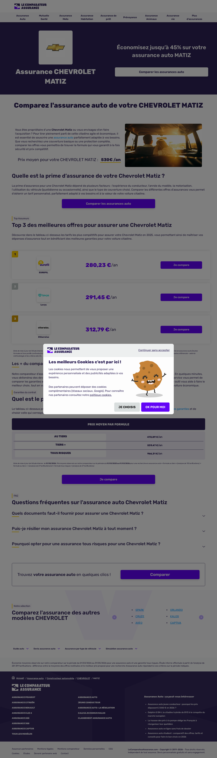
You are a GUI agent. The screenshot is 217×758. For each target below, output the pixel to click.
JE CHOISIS (127, 407)
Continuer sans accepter (151, 351)
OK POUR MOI (155, 407)
